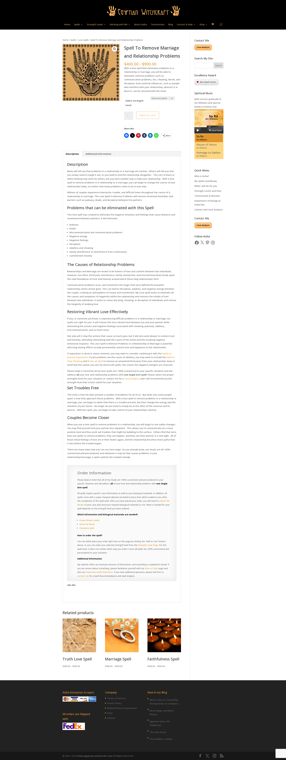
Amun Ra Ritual (86, 524)
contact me (83, 576)
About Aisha (140, 24)
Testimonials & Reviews (207, 195)
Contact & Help (185, 24)
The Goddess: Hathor (161, 738)
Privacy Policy (114, 703)
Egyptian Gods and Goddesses (160, 723)
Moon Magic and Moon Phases (162, 712)
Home (67, 24)
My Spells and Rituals (205, 180)
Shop (202, 24)
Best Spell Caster (208, 82)
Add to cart (147, 115)
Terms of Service (116, 698)
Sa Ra (201, 138)
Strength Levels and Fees (207, 190)
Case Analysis (131, 378)
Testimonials (157, 24)
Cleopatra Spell (86, 528)
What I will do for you (205, 185)
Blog (170, 24)
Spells (77, 24)
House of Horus (206, 146)
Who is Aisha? (201, 176)
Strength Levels (95, 24)
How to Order (151, 568)
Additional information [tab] (98, 153)
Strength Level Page (148, 545)
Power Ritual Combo (89, 520)
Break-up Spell (95, 361)
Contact (111, 717)
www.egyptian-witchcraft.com (94, 755)
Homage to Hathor (208, 154)
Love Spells (83, 40)
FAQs (110, 712)
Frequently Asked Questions (99, 572)
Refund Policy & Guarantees (122, 708)
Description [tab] (72, 153)
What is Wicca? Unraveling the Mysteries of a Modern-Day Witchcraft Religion (164, 702)
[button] (114, 49)
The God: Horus (158, 732)
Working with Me (118, 24)
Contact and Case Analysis (208, 209)
